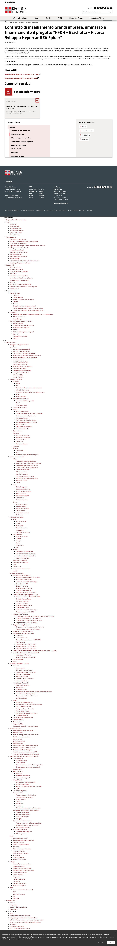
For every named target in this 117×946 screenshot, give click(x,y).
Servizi (48, 18)
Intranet (89, 210)
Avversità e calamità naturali (21, 351)
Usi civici (15, 304)
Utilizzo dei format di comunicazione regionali (23, 286)
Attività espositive (21, 472)
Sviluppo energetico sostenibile (21, 138)
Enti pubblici (13, 905)
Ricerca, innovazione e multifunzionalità (25, 358)
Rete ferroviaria (17, 739)
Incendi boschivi (21, 799)
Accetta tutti (111, 942)
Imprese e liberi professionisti (18, 907)
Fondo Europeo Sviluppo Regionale (22, 142)
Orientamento (17, 722)
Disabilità (15, 549)
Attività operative (21, 834)
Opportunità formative (22, 685)
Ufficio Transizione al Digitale (18, 243)
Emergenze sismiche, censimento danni (28, 767)
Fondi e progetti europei (17, 573)
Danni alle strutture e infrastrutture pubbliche (29, 765)
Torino (41, 193)
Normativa (85, 139)
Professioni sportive (22, 500)
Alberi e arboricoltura (22, 411)
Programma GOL (18, 724)
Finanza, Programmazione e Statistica (21, 321)
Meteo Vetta (19, 442)
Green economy (17, 431)
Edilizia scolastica (18, 720)
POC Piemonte (20, 642)
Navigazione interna (19, 741)
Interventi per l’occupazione (24, 702)
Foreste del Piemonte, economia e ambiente (29, 414)
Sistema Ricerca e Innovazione (20, 131)
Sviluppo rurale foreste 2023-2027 (26, 422)
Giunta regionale (14, 226)
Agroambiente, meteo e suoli (21, 349)
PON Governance (18, 659)
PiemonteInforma (76, 18)
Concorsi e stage (14, 258)
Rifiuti (18, 394)
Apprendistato (20, 687)
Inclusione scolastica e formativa (25, 556)
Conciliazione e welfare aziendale (23, 717)
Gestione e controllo (22, 586)
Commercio (16, 881)
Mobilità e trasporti (15, 728)
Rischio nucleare (21, 396)
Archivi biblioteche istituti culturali (26, 461)
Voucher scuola (20, 668)
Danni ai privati (20, 763)
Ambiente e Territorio (16, 379)
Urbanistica (19, 450)
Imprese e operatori (22, 418)
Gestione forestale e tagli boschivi (26, 416)
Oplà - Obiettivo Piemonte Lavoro (20, 928)
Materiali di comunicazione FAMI (25, 657)
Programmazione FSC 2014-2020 (26, 646)
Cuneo (31, 198)
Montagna (16, 433)
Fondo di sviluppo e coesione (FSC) (23, 633)
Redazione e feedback (61, 210)
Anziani (18, 543)
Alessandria (33, 191)
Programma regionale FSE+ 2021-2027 (28, 577)
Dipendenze (16, 855)
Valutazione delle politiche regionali (23, 332)
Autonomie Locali (15, 293)
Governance (19, 635)
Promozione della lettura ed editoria (27, 478)
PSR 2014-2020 (21, 424)
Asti (30, 193)
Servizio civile (17, 567)
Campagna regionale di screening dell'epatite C (23, 918)
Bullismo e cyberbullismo (23, 674)
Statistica (15, 338)
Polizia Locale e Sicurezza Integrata (23, 299)
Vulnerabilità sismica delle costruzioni (27, 825)
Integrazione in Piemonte (23, 655)
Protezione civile (18, 793)
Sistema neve (20, 498)
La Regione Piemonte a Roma (18, 252)
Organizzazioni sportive (23, 489)
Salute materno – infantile (20, 853)
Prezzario (19, 773)
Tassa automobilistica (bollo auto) (23, 890)
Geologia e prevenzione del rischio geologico (26, 810)
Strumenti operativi (18, 857)
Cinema (18, 483)
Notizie (84, 127)
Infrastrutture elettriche (23, 776)
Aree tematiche (11, 343)
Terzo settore (20, 545)
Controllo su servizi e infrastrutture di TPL (25, 752)
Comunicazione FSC (22, 638)
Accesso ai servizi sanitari (20, 838)
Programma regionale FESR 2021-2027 (28, 597)
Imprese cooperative (17, 156)
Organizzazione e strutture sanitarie (23, 840)
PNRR (60, 18)
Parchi (18, 403)
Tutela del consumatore (23, 532)
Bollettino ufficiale (15, 267)
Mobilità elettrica (18, 743)
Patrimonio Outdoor (22, 444)
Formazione (19, 806)
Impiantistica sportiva (22, 495)
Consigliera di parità (22, 715)
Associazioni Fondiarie (22, 435)
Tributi (11, 888)
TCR (14, 896)
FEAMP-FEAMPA (18, 377)
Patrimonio (13, 312)
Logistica (18, 801)
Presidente (13, 224)
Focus (11, 913)
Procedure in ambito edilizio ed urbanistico (29, 823)
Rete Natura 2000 (21, 405)
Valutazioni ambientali (22, 390)
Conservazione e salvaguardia (25, 401)
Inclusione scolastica (22, 681)
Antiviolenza (19, 526)
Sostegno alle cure (18, 842)
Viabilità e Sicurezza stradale (21, 737)
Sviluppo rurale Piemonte (20, 614)
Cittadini (12, 903)
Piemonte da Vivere (97, 18)
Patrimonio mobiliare (19, 317)
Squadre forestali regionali (24, 832)
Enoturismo (19, 515)
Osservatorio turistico (22, 513)
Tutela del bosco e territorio (24, 427)
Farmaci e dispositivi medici (21, 844)
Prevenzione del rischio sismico (22, 821)
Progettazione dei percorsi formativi (26, 696)
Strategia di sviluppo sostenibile (19, 345)
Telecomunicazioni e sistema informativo (28, 808)
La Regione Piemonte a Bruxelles (19, 248)
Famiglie (18, 541)
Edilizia (18, 452)
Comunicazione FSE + (22, 584)
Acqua (18, 383)
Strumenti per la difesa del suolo (25, 782)
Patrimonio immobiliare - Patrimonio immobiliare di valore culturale (33, 314)
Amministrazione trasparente (18, 256)
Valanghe (18, 819)
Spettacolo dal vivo (21, 480)
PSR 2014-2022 (18, 375)
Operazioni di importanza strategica (26, 582)
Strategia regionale (21, 487)
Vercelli (41, 198)
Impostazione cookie (61, 203)
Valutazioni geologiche (22, 814)
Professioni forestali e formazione (26, 420)
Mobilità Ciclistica (18, 732)
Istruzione (16, 666)
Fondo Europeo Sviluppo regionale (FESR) (25, 595)
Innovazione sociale (22, 536)
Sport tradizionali (21, 493)
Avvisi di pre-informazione (24, 579)
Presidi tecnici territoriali (20, 829)
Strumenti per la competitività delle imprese (29, 704)
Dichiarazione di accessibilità (12, 210)
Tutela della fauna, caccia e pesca (22, 366)
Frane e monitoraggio (22, 816)
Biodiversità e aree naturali (21, 399)
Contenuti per (10, 900)
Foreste (15, 409)
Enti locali (16, 295)
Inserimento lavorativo (23, 558)
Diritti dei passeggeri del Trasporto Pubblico (26, 735)
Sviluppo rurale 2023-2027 (21, 373)
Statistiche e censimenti (20, 364)
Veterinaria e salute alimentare (22, 849)
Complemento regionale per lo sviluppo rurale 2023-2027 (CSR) (35, 616)
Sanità (11, 836)
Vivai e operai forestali (22, 429)
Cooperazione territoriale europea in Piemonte (30, 627)
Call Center (13, 274)
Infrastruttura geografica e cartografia (27, 455)
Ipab (17, 547)
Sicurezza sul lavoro (19, 851)
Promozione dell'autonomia (24, 551)
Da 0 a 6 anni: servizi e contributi (25, 672)
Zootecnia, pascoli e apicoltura (22, 371)
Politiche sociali (17, 534)
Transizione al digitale (19, 885)
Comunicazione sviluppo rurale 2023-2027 (29, 620)
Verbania (41, 195)
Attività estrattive (16, 149)
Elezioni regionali (18, 297)
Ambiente (16, 381)
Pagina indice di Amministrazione (16, 220)
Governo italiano (10, 2)
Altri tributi (16, 898)
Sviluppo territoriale (17, 134)
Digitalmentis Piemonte (17, 926)
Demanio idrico (17, 769)
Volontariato (19, 804)
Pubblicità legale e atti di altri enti (19, 280)
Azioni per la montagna (23, 437)
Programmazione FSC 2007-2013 (26, 648)
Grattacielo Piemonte (16, 254)
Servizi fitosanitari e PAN (20, 362)
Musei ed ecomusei (22, 474)
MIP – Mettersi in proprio (23, 707)
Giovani (18, 523)
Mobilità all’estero (21, 689)
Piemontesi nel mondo (23, 470)
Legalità (15, 571)
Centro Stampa (17, 319)
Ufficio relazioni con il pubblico (19, 271)
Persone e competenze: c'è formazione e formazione (25, 922)
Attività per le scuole (22, 676)
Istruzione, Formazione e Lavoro (19, 664)
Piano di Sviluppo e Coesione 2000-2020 (28, 640)
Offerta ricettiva (20, 511)
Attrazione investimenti (18, 145)
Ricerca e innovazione (19, 860)
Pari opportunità (21, 521)
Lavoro (15, 700)
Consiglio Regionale (15, 228)
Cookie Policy (28, 939)
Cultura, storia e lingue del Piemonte (27, 467)
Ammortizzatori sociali (22, 711)
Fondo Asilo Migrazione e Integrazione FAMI (26, 653)
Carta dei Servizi (14, 289)
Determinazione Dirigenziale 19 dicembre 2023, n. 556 (22, 74)
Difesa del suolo (17, 780)
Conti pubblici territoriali (20, 336)
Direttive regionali (21, 698)
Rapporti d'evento (21, 760)
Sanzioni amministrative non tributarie (21, 278)
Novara (41, 191)
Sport (14, 485)
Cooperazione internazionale (21, 569)
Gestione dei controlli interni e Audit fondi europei (24, 261)
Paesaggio (16, 446)
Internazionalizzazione (19, 883)
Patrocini (12, 282)
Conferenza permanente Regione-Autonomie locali (28, 308)
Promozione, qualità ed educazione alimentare (27, 355)
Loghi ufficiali (49, 210)
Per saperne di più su (22, 108)
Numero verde (58, 189)
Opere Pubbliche (18, 771)
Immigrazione (20, 530)
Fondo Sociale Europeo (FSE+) (22, 575)
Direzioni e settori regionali (18, 239)
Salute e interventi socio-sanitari (25, 554)
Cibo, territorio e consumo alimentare (24, 353)
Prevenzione (16, 847)
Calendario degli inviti (22, 601)
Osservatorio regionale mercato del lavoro (25, 726)
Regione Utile (10, 265)
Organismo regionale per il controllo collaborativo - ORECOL (27, 246)
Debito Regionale (18, 323)
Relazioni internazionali (17, 250)
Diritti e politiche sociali (16, 517)
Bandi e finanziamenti (16, 269)
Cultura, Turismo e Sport (17, 457)
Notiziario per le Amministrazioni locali (24, 306)
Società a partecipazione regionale (20, 263)
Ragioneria (16, 334)
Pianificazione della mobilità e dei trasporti (25, 745)
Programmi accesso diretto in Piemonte (28, 629)
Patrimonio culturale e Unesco (25, 476)
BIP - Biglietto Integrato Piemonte (23, 730)
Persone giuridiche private (20, 562)
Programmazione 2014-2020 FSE (26, 592)
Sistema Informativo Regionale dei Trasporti (26, 754)
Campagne (13, 924)
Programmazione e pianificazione (26, 795)
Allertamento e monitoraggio (24, 797)
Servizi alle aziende (18, 360)
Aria (17, 386)
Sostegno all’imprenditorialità (25, 709)
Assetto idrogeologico (22, 784)
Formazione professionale (20, 683)
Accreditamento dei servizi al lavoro (26, 713)
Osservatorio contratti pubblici (19, 276)
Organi (8, 222)
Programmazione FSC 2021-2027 (26, 644)
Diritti (14, 519)
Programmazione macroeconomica (23, 325)
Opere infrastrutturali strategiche (22, 750)
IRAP (14, 892)
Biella (31, 195)
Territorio (15, 448)
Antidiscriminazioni (21, 528)
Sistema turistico (21, 506)
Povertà (18, 539)
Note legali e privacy (28, 210)
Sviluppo (12, 127)
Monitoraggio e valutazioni (24, 588)
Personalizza (101, 942)
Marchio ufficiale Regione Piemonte (20, 284)
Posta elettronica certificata (77, 210)
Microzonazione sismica (23, 827)
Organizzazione (11, 237)
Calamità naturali (18, 758)
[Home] (5, 22)
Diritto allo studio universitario (25, 679)
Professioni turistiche (22, 508)
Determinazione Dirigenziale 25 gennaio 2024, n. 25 (21, 78)
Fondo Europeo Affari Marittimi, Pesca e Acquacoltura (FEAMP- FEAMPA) (35, 651)
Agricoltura (13, 347)
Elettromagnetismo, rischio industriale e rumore (30, 392)
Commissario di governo (20, 791)
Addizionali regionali (19, 894)
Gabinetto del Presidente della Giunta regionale (24, 241)
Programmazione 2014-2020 (25, 612)
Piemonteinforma (15, 235)
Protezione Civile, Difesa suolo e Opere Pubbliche (24, 756)
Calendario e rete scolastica (24, 670)
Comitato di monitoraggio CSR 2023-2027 (28, 618)
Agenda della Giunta (16, 233)
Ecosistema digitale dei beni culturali (27, 465)
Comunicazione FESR (22, 607)
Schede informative (87, 131)
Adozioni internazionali (20, 560)
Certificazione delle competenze (25, 694)
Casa (14, 564)
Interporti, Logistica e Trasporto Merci (24, 748)
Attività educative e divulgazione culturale (28, 463)
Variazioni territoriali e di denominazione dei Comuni (28, 310)
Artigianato (14, 152)
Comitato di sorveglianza (23, 590)
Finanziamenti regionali (23, 778)
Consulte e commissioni (17, 230)
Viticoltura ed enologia (19, 368)
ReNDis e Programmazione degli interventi (28, 786)
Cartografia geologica (22, 812)
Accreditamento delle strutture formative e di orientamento (34, 692)
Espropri (15, 302)
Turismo (15, 502)
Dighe (17, 788)
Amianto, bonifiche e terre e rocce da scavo (29, 388)
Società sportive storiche (23, 491)
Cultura (15, 459)
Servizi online (86, 135)
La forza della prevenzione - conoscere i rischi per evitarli (27, 920)
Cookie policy (39, 210)
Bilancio (15, 330)
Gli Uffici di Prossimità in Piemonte (20, 916)
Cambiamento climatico (20, 407)
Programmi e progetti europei (21, 625)
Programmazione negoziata (21, 327)
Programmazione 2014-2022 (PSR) (26, 623)
